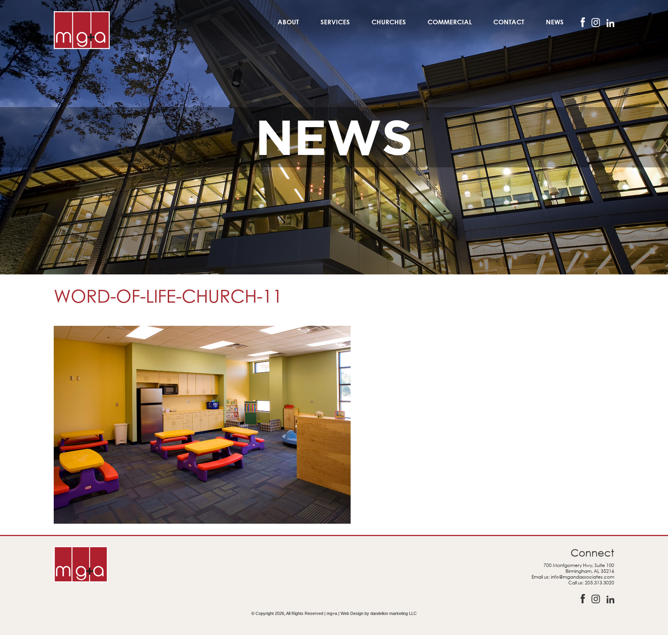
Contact (508, 22)
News (555, 22)
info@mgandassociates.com (582, 577)
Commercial (450, 22)
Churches (388, 22)
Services (335, 22)
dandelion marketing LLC (393, 613)
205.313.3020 (599, 582)
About (288, 22)
